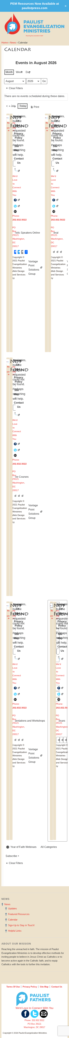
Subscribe (11, 856)
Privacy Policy (30, 987)
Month (9, 72)
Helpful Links (15, 931)
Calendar (12, 919)
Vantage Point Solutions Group (29, 267)
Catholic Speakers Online (23, 230)
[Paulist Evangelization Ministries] (8, 121)
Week (19, 72)
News (13, 42)
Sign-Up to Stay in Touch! (21, 925)
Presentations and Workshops (26, 718)
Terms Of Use (13, 987)
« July (12, 106)
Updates (12, 908)
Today (22, 106)
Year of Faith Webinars (23, 847)
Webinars (58, 718)
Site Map (44, 987)
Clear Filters (16, 88)
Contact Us (56, 987)
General (52, 230)
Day (28, 72)
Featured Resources (19, 914)
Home (4, 42)
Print (34, 108)
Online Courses (19, 474)
